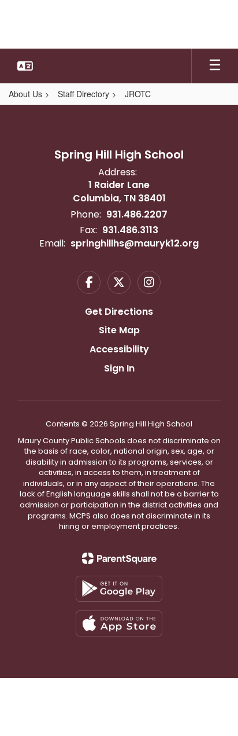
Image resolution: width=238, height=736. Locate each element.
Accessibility (119, 349)
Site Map (119, 330)
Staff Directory (83, 94)
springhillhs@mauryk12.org (134, 243)
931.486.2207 (137, 214)
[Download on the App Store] (119, 623)
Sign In (119, 368)
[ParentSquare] (119, 558)
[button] (25, 66)
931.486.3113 (130, 230)
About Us (25, 94)
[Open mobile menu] (215, 66)
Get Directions (119, 311)
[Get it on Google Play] (119, 589)
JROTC (138, 94)
